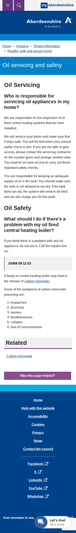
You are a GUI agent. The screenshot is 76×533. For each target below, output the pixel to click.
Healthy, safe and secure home (29, 51)
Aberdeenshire (58, 5)
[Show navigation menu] (7, 5)
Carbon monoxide (19, 356)
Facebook (38, 464)
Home (6, 46)
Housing (22, 46)
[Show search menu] (19, 5)
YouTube (38, 488)
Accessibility (38, 416)
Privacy (38, 432)
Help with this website (38, 408)
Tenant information (46, 46)
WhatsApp (38, 496)
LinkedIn (38, 480)
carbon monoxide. (37, 281)
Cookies (38, 424)
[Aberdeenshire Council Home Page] (50, 22)
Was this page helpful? (37, 375)
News (38, 441)
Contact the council (38, 449)
